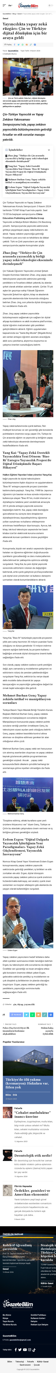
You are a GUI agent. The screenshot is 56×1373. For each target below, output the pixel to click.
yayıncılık (29, 1004)
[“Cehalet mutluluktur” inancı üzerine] (7, 1112)
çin (14, 1004)
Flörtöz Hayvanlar (23, 1186)
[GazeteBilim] (28, 5)
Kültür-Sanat (47, 1283)
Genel (5, 18)
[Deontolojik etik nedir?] (7, 1155)
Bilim (8, 1095)
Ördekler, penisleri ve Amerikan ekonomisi (32, 1193)
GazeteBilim (13, 51)
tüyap (20, 1004)
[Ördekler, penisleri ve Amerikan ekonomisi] (7, 1190)
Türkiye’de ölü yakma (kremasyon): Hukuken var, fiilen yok (27, 1083)
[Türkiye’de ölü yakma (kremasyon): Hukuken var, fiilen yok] (28, 1061)
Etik (15, 1095)
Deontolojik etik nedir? (33, 1155)
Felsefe (18, 1108)
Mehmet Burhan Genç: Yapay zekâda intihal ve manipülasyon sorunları (25, 181)
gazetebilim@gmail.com (20, 1340)
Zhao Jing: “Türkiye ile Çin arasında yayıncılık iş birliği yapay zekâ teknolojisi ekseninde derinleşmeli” (26, 158)
